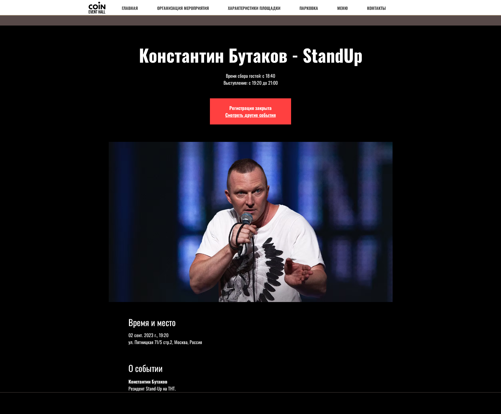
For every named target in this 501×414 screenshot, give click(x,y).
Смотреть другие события (250, 114)
